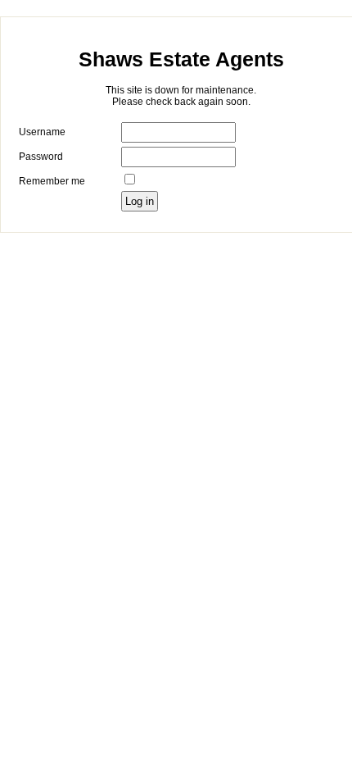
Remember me (52, 181)
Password (41, 156)
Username (42, 132)
